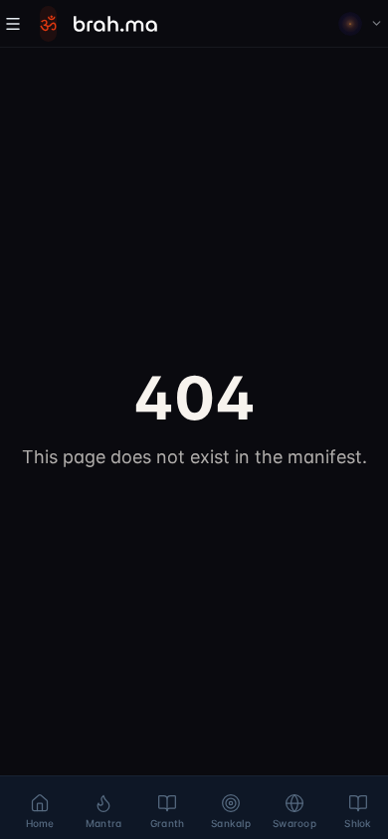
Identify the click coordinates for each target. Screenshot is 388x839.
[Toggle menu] (13, 24)
